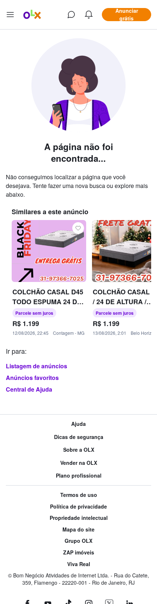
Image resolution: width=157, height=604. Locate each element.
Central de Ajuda (29, 389)
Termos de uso (78, 494)
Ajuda (78, 423)
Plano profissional (79, 475)
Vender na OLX (78, 462)
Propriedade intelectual (79, 517)
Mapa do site (78, 529)
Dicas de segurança (78, 437)
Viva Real (78, 564)
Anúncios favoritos (32, 377)
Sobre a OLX (78, 449)
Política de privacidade (78, 506)
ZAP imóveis (78, 552)
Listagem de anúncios (36, 366)
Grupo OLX (78, 540)
